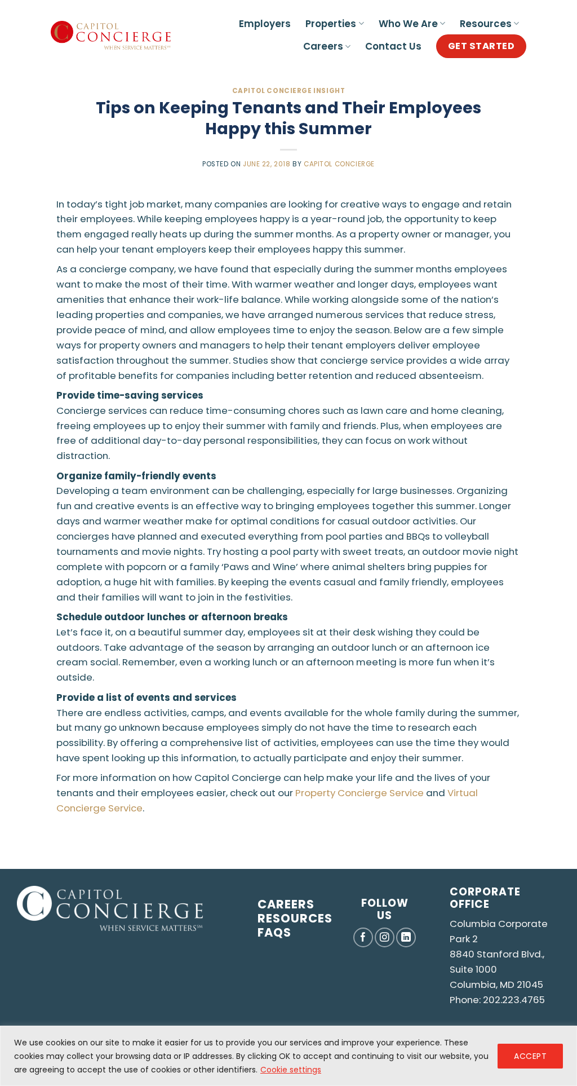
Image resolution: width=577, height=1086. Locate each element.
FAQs (274, 932)
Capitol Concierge (339, 164)
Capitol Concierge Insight (288, 90)
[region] (288, 1056)
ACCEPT (530, 1056)
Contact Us (393, 46)
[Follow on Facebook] (363, 937)
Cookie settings (290, 1069)
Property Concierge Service (359, 793)
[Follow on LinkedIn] (406, 937)
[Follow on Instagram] (384, 937)
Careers (323, 46)
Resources (486, 23)
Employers (265, 23)
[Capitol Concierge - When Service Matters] (111, 35)
